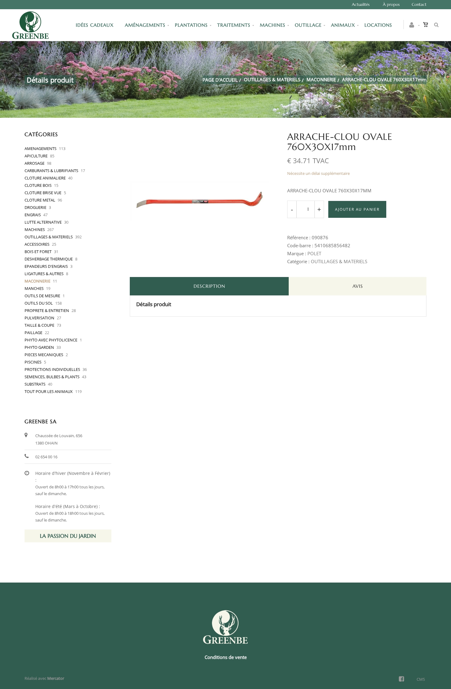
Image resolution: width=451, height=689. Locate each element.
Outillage (308, 25)
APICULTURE (36, 156)
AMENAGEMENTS (40, 148)
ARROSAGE (34, 163)
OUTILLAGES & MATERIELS (272, 79)
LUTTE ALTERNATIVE (43, 222)
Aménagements (145, 25)
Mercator (55, 678)
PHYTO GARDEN (39, 347)
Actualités (361, 4)
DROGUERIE (35, 207)
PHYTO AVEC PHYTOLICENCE (51, 340)
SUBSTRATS (35, 384)
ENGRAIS (33, 214)
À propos (391, 4)
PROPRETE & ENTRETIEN (47, 310)
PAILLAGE (33, 332)
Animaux (343, 25)
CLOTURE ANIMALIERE (45, 178)
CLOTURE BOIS (38, 185)
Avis (358, 286)
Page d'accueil (220, 80)
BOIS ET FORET (38, 251)
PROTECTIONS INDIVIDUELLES (52, 369)
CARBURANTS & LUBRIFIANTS (51, 170)
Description (209, 286)
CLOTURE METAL (40, 200)
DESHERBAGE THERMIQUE (49, 259)
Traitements (233, 25)
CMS (421, 679)
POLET (314, 253)
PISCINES (33, 362)
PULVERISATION (39, 318)
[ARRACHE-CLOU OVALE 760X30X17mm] (199, 136)
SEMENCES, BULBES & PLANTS (52, 376)
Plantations (191, 25)
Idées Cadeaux (95, 25)
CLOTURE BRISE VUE (43, 192)
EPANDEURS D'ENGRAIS (46, 266)
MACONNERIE (321, 79)
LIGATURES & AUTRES (44, 273)
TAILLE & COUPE (39, 325)
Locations (378, 25)
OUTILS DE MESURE (42, 295)
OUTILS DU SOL (39, 303)
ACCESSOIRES (37, 244)
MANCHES (34, 288)
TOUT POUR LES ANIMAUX (49, 391)
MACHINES (35, 229)
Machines (272, 25)
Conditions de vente (226, 657)
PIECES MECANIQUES (44, 354)
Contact (419, 4)
